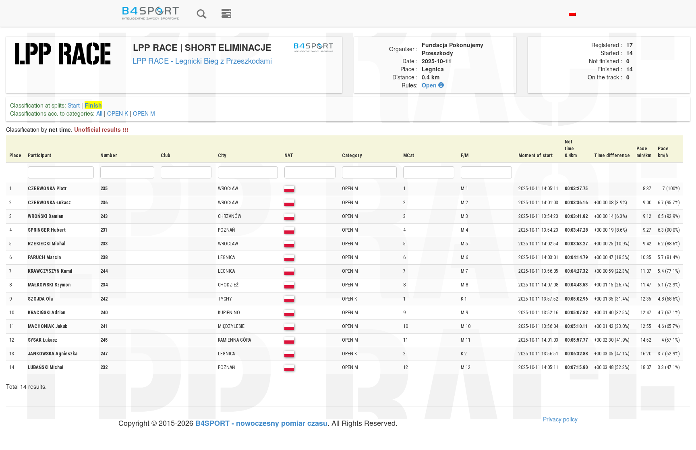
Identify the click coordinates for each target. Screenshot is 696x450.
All (99, 113)
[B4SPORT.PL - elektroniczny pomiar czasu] (226, 13)
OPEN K (117, 113)
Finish (93, 105)
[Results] (201, 13)
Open (430, 85)
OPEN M (144, 113)
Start (74, 105)
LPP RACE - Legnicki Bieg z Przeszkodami (202, 60)
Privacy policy (560, 419)
